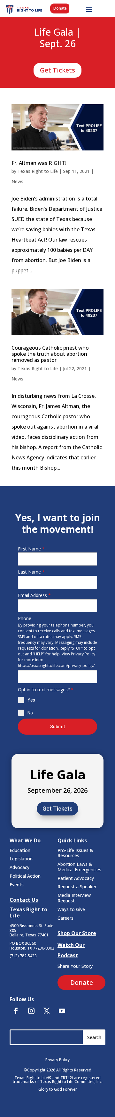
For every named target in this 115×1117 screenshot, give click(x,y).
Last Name (31, 572)
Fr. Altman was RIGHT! (39, 162)
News (17, 181)
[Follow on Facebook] (16, 1010)
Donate (60, 8)
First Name (31, 549)
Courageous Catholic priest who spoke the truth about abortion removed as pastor (50, 353)
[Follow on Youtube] (62, 1010)
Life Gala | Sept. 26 (57, 38)
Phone (24, 618)
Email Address (34, 595)
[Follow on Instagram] (31, 1010)
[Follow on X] (46, 1010)
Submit (57, 726)
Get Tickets (57, 70)
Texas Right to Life (38, 171)
